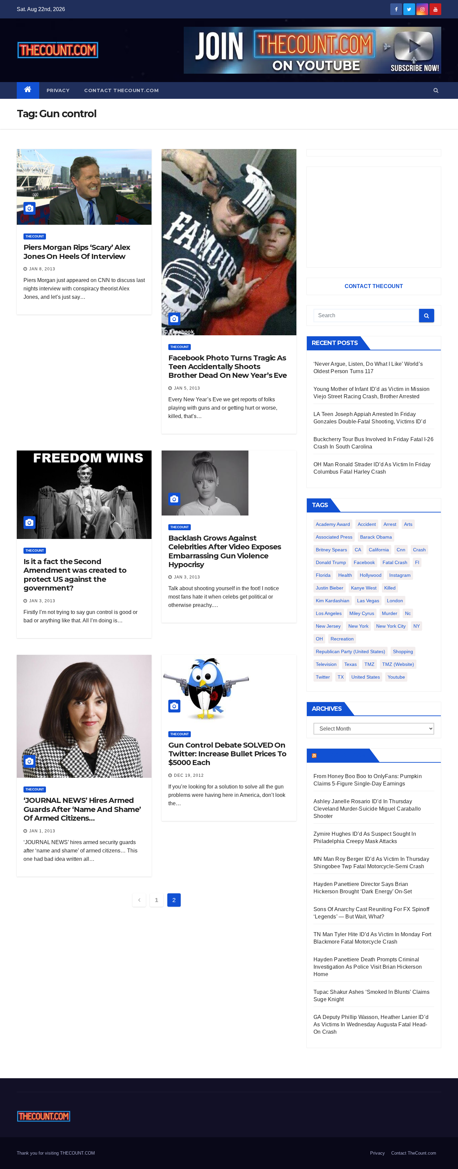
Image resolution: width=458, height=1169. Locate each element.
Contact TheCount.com (121, 90)
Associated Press (334, 537)
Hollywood (371, 575)
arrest (390, 524)
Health (345, 575)
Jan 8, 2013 (42, 269)
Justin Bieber (329, 588)
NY (416, 626)
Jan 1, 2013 (42, 831)
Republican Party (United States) (350, 651)
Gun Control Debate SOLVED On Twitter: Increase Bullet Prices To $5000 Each (227, 754)
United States (365, 677)
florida (323, 575)
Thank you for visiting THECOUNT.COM (56, 1153)
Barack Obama (376, 537)
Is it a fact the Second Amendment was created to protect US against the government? (74, 575)
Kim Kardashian (332, 600)
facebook (364, 562)
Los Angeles (329, 613)
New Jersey (328, 626)
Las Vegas (368, 600)
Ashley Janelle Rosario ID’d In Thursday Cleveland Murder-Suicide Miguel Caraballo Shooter (367, 809)
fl (417, 562)
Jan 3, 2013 (42, 601)
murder (389, 613)
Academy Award (333, 524)
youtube (396, 677)
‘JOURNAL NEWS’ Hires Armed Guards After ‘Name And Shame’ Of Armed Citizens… (82, 809)
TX (341, 677)
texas (350, 664)
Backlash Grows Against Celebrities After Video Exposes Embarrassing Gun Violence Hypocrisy (224, 551)
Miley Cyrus (361, 613)
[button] (436, 90)
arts (408, 524)
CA (358, 549)
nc (408, 613)
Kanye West (364, 588)
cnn (401, 549)
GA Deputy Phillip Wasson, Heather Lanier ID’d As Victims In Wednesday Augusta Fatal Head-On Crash (370, 1024)
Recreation (342, 638)
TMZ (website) (398, 664)
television (326, 664)
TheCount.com (342, 755)
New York (358, 626)
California (379, 549)
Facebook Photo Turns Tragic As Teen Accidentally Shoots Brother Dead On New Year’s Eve (227, 366)
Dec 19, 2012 (189, 775)
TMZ (369, 664)
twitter (323, 677)
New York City (391, 626)
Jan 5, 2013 (187, 388)
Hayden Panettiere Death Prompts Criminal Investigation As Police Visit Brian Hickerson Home (367, 967)
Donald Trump (331, 562)
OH (319, 638)
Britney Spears (331, 549)
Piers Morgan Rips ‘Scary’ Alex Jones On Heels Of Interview (76, 252)
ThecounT (34, 236)
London (395, 600)
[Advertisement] (373, 217)
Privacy (58, 90)
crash (419, 549)
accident (367, 524)
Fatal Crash (395, 562)
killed (390, 588)
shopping (403, 651)
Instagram (400, 575)
